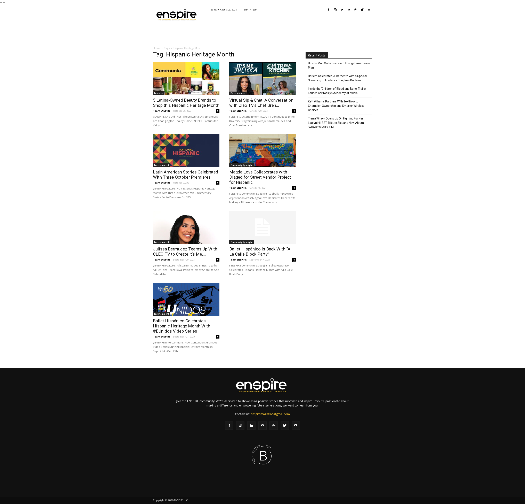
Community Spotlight (242, 165)
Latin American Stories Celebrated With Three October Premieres (185, 175)
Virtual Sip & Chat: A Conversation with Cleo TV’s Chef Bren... (261, 103)
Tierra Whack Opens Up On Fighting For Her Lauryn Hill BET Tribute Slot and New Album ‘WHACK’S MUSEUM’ (336, 123)
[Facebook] (328, 10)
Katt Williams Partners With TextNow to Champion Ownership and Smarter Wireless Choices (336, 106)
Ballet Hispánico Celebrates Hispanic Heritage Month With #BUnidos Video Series (181, 326)
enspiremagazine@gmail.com (270, 414)
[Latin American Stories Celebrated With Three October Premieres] (186, 150)
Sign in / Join (250, 9)
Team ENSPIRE (161, 110)
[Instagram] (335, 10)
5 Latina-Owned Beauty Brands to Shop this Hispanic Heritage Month (186, 103)
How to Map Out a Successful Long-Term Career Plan (339, 65)
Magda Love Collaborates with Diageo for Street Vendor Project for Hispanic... (260, 177)
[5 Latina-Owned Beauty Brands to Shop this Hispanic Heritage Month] (186, 78)
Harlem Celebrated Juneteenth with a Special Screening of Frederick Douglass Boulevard (337, 78)
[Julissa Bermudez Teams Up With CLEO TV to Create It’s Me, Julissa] (186, 227)
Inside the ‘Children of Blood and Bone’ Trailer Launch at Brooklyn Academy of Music (337, 91)
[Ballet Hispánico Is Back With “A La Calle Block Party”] (262, 227)
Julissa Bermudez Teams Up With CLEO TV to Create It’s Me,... (185, 252)
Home (156, 48)
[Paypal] (355, 10)
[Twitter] (362, 10)
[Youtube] (369, 10)
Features (158, 93)
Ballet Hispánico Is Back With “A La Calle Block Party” (259, 252)
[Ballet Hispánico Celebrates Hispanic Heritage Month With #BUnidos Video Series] (186, 299)
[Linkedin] (342, 10)
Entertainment (238, 93)
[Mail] (349, 10)
